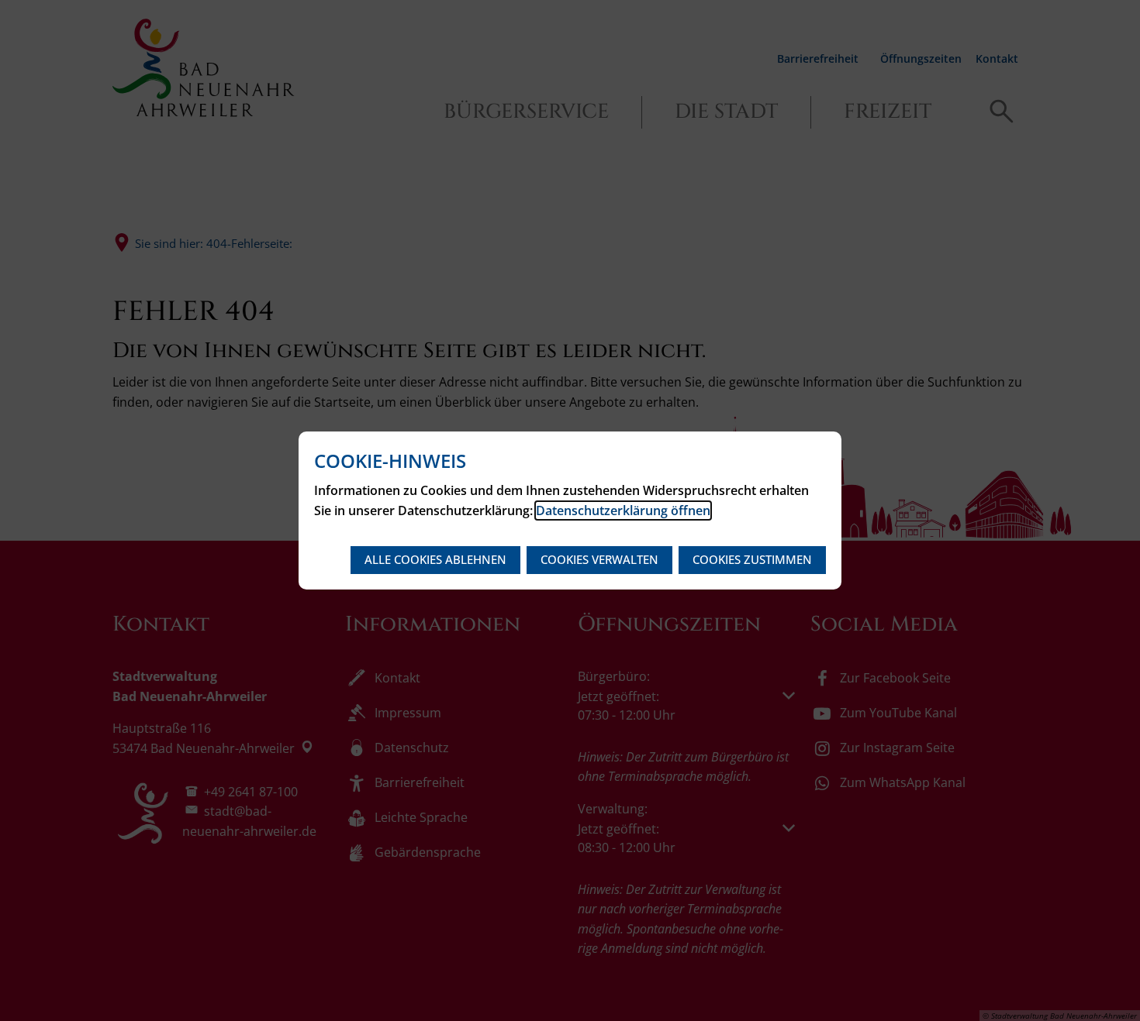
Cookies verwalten (599, 559)
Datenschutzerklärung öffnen (623, 510)
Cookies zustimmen (752, 559)
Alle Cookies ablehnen (435, 559)
